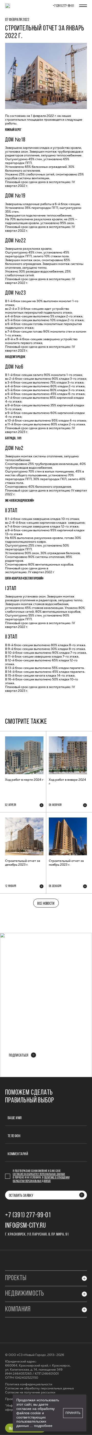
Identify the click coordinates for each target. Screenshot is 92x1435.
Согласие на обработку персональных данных (39, 1174)
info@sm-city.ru (25, 1225)
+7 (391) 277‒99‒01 (63, 6)
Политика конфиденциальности (28, 1384)
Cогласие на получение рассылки (30, 1392)
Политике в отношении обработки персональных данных (41, 1179)
